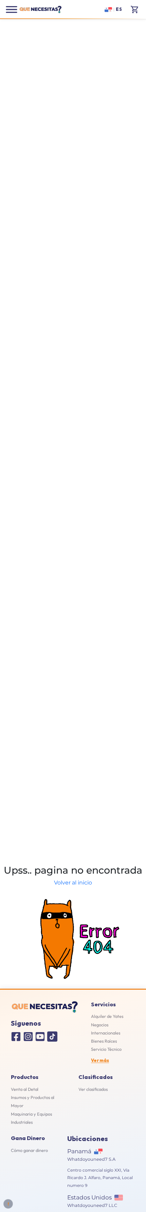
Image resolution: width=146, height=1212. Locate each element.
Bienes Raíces (104, 1041)
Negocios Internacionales (105, 1029)
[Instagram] (28, 1036)
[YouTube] (40, 1036)
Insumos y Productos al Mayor (32, 1101)
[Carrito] (135, 9)
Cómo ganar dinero (29, 1150)
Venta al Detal (24, 1089)
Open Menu (11, 9)
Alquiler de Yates (107, 1016)
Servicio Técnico (106, 1049)
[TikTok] (52, 1036)
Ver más (100, 1060)
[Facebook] (16, 1036)
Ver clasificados (93, 1089)
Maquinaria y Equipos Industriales (31, 1118)
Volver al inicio (73, 882)
